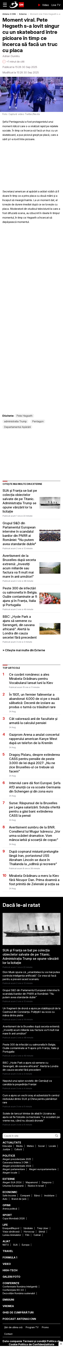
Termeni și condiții (34, 1341)
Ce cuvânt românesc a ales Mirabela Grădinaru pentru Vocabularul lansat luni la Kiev (31, 679)
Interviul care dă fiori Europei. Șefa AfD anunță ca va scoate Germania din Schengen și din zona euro (34, 787)
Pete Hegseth (24, 415)
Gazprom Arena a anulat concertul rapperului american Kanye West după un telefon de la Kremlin (34, 739)
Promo (45, 1327)
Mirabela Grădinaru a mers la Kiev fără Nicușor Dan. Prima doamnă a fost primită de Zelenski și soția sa (34, 880)
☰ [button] (5, 5)
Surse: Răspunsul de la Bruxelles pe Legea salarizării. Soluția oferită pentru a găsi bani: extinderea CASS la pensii (34, 809)
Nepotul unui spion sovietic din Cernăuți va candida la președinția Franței (27, 1082)
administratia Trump (15, 421)
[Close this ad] (60, 1343)
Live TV (55, 5)
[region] (31, 1354)
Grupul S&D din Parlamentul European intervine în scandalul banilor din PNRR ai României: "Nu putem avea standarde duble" (19, 533)
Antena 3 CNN (9, 14)
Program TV (32, 1327)
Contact (8, 1333)
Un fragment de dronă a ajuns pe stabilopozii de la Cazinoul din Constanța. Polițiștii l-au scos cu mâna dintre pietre (31, 1012)
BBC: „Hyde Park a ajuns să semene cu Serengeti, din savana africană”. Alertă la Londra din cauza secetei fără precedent (20, 627)
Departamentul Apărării (17, 427)
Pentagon (38, 421)
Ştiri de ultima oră (13, 1327)
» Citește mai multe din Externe (24, 650)
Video (45, 5)
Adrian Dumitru (11, 56)
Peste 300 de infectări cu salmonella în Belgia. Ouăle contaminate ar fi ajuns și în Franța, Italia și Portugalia (20, 596)
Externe (23, 14)
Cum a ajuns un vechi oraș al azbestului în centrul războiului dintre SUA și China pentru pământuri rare (31, 1099)
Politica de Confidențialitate (36, 1344)
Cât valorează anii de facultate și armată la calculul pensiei (33, 721)
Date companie (12, 1341)
